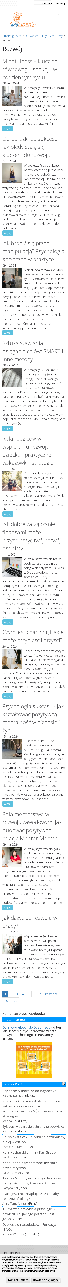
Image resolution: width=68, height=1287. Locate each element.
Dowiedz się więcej (46, 1280)
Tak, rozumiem (18, 1280)
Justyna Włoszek (13, 1234)
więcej (7, 128)
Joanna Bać (9, 1121)
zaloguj (59, 3)
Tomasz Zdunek (13, 1147)
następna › (52, 994)
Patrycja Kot (10, 1188)
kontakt (46, 3)
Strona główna (12, 36)
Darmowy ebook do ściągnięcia (26, 1027)
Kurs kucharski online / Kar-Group (29, 1152)
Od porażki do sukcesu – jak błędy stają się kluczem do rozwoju (32, 146)
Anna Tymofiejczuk (14, 1203)
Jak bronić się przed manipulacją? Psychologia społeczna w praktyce (33, 251)
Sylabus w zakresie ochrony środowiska (33, 1126)
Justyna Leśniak (12, 1095)
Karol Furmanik (12, 1173)
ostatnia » (10, 1001)
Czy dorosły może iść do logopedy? (29, 1091)
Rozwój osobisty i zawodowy (44, 36)
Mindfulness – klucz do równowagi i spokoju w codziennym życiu (30, 69)
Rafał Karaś (9, 1157)
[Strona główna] (23, 19)
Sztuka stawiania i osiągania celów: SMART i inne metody (32, 351)
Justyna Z (8, 1219)
